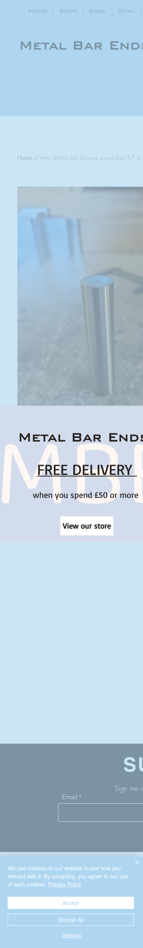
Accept (71, 903)
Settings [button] (71, 935)
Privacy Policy (64, 884)
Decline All (71, 920)
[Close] (132, 867)
